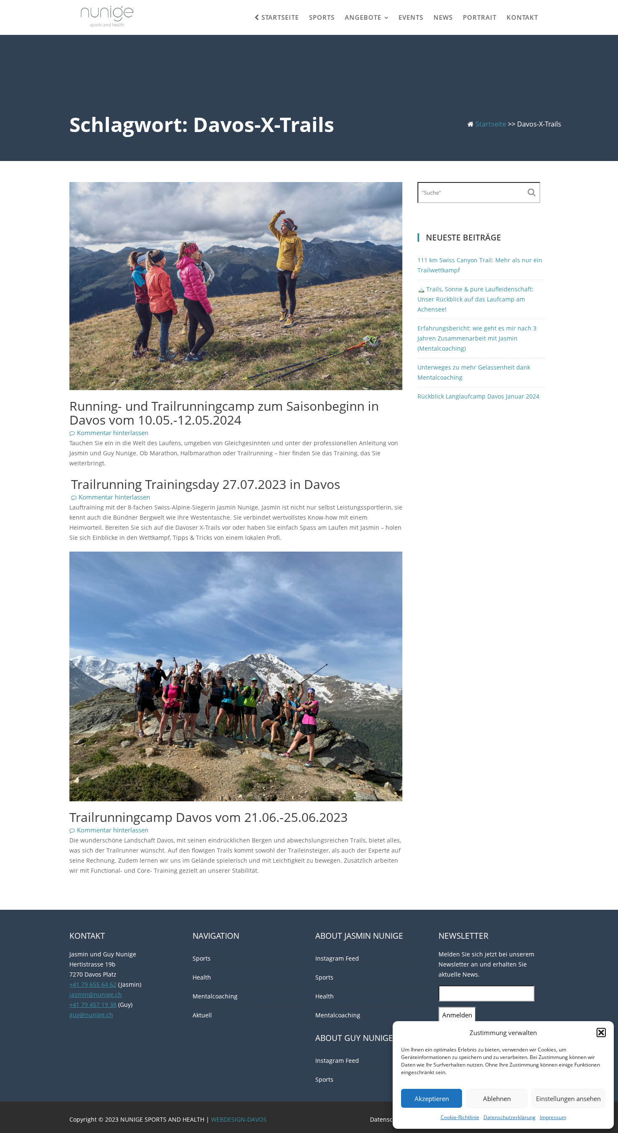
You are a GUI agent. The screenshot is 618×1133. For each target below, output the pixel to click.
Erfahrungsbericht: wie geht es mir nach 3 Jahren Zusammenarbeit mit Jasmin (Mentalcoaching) (476, 338)
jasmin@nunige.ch (95, 994)
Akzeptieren (432, 1098)
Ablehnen (497, 1098)
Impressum (553, 1117)
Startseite (279, 17)
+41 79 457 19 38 (92, 1005)
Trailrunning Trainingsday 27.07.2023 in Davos (205, 484)
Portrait (480, 17)
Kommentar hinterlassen (112, 432)
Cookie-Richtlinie (460, 1117)
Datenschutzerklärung (509, 1117)
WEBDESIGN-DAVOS (239, 1119)
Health (202, 977)
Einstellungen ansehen (568, 1098)
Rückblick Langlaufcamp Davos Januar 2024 (478, 396)
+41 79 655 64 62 (92, 984)
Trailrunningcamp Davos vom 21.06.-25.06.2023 (208, 817)
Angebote (363, 17)
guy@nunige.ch (91, 1015)
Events (411, 17)
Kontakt (522, 17)
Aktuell (202, 1015)
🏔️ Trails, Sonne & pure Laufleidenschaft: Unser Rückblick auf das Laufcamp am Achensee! (475, 299)
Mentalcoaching (215, 996)
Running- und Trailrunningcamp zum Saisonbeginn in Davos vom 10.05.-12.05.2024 (224, 412)
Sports (322, 17)
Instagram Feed (337, 958)
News (443, 17)
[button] (601, 1032)
